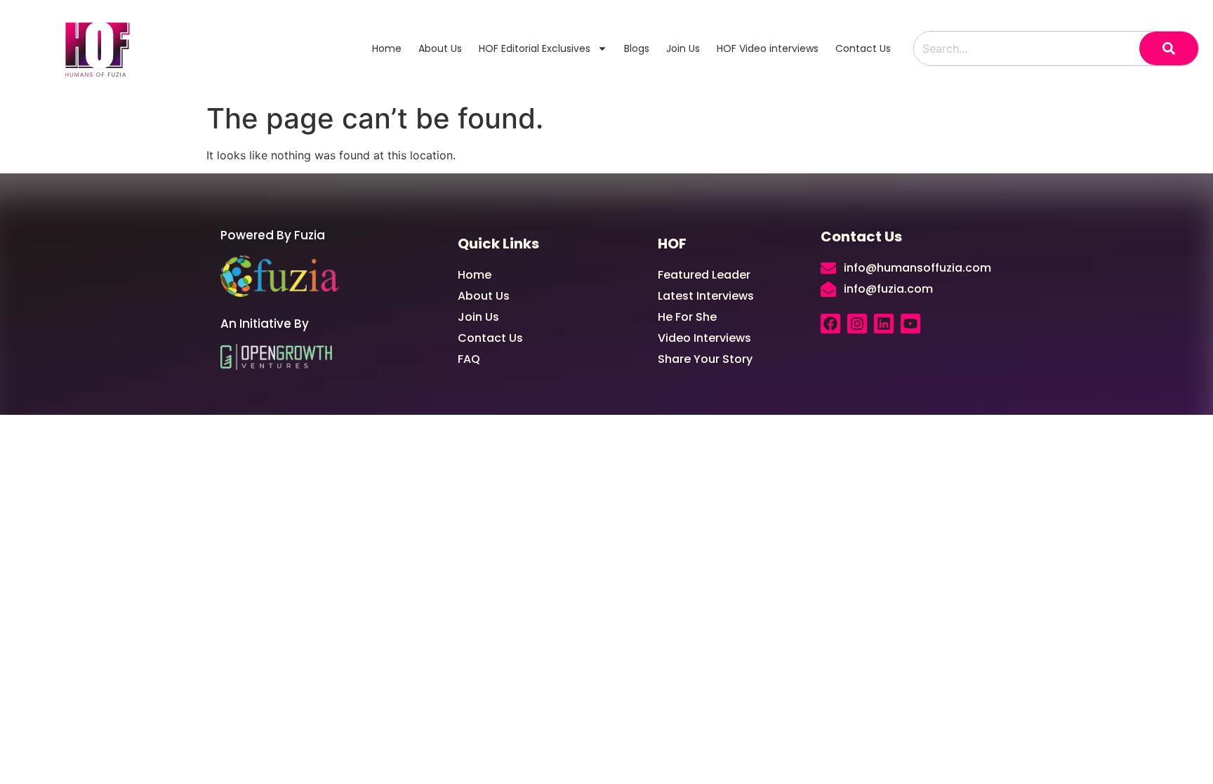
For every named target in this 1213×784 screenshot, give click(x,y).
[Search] (1168, 48)
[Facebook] (830, 323)
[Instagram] (857, 323)
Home (387, 48)
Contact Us (863, 48)
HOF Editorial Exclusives (534, 48)
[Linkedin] (884, 323)
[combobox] (1026, 48)
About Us (440, 48)
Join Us (683, 48)
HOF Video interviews (767, 48)
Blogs (636, 48)
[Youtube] (910, 323)
